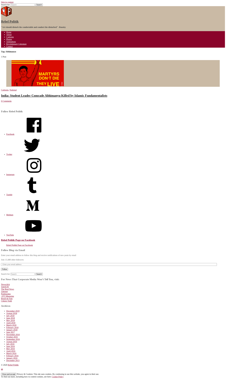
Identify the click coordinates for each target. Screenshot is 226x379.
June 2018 (10, 318)
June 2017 (10, 332)
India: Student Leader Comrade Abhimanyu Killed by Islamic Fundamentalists (54, 95)
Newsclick (5, 284)
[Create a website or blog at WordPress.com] (2, 369)
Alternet (4, 291)
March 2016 (11, 353)
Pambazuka (6, 294)
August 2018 (11, 313)
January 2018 (11, 330)
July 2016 (10, 344)
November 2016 (13, 334)
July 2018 (10, 316)
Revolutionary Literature (16, 44)
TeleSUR (5, 287)
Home (8, 32)
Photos (9, 39)
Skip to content (7, 2)
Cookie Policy (58, 377)
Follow (4, 269)
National (13, 90)
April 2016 (10, 351)
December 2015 (12, 360)
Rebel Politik (10, 21)
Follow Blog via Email (13, 250)
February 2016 (12, 356)
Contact (9, 46)
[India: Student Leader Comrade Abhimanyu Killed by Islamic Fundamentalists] (38, 85)
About (9, 35)
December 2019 (12, 311)
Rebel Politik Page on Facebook (18, 240)
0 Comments (6, 101)
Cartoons (10, 37)
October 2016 (12, 337)
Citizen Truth (6, 301)
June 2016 (10, 346)
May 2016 (10, 349)
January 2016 (11, 358)
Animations (11, 42)
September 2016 (13, 339)
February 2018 (12, 327)
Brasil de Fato (7, 298)
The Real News (7, 289)
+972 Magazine (7, 296)
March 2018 (11, 325)
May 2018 (10, 320)
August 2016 (11, 342)
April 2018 (10, 323)
